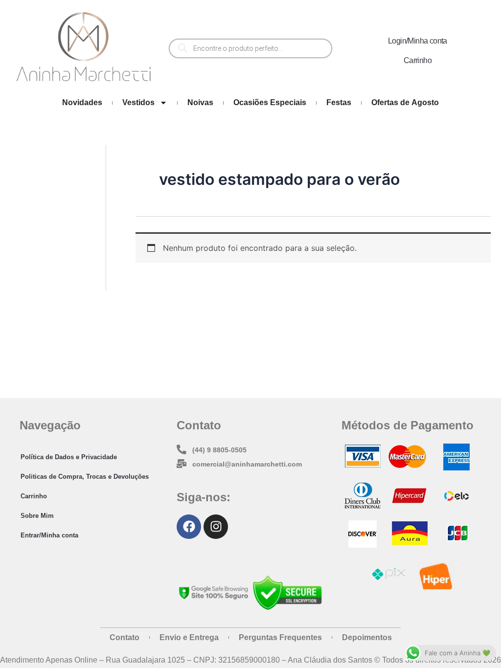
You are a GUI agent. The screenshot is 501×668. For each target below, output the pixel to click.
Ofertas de (405, 102)
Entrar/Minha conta (49, 535)
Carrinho (418, 60)
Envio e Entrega (189, 637)
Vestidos (138, 102)
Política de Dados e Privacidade (69, 457)
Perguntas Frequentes (280, 637)
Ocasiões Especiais (269, 102)
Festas (338, 102)
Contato (124, 637)
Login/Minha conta (417, 41)
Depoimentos (367, 637)
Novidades (82, 102)
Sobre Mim (37, 515)
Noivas (200, 102)
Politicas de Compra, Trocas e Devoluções (85, 476)
